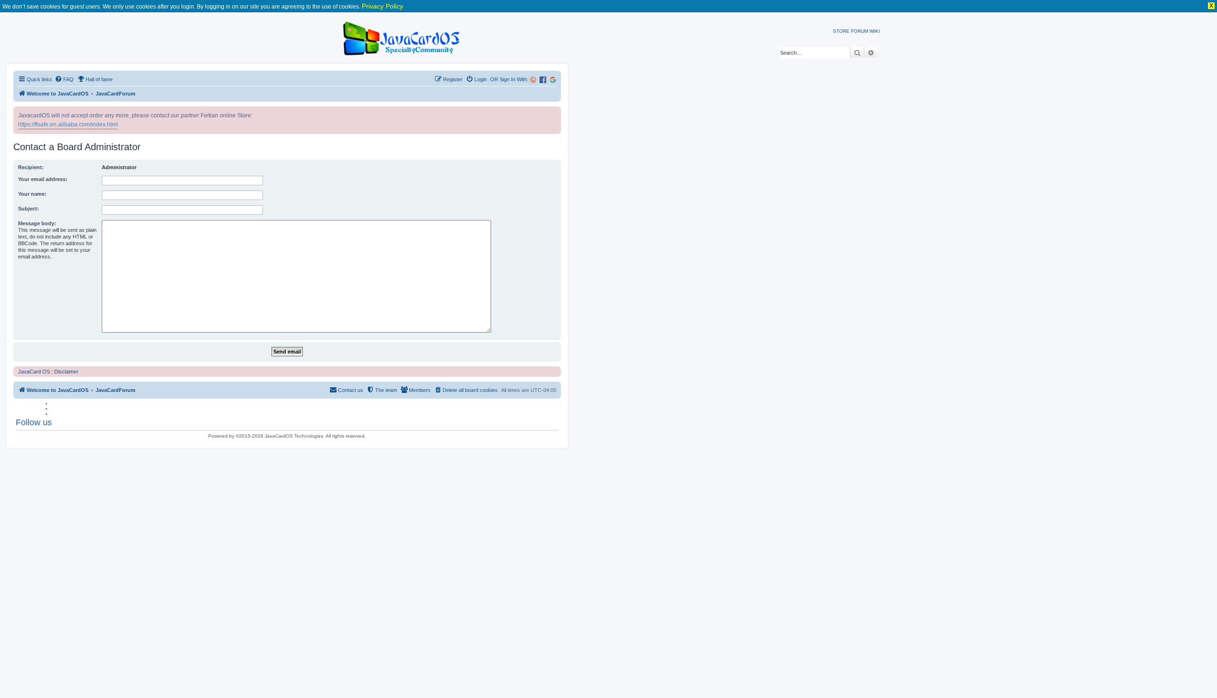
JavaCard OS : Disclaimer (48, 371)
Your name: (32, 194)
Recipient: (31, 167)
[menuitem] (64, 79)
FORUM (859, 31)
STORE (841, 31)
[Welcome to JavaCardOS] (402, 36)
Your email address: (43, 179)
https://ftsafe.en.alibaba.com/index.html (68, 124)
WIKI (874, 31)
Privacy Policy (382, 6)
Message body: (37, 223)
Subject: (28, 208)
